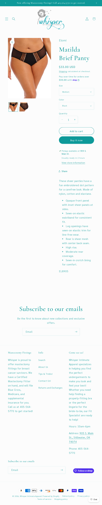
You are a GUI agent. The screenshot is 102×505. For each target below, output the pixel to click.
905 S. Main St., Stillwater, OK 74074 (81, 437)
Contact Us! (44, 380)
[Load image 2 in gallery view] (23, 106)
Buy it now (76, 140)
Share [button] (64, 171)
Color (61, 99)
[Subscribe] (76, 331)
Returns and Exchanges (50, 387)
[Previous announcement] (5, 3)
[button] (6, 18)
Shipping (63, 71)
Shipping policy (61, 499)
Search (41, 360)
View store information (73, 162)
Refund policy (68, 496)
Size (61, 85)
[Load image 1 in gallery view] (13, 106)
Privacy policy (84, 496)
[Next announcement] (96, 3)
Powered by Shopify (51, 496)
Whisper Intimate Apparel (31, 496)
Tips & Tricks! (45, 373)
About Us (43, 366)
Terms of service (44, 499)
